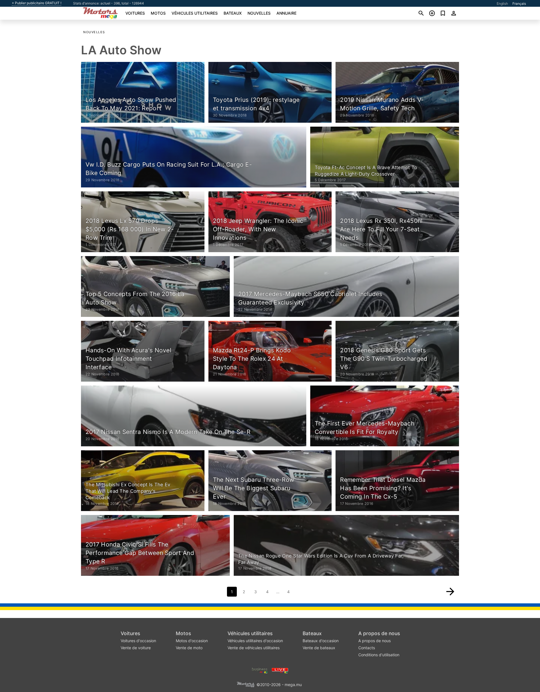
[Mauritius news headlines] (280, 670)
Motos (158, 13)
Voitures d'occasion (138, 640)
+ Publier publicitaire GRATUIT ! (36, 3)
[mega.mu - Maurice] (246, 684)
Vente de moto (189, 647)
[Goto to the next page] (450, 591)
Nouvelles (259, 13)
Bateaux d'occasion (321, 640)
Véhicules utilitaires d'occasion (255, 640)
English (502, 3)
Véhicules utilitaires (195, 13)
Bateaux (233, 13)
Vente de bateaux (319, 647)
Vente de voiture (136, 647)
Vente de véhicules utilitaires (254, 647)
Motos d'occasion (192, 640)
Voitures (135, 13)
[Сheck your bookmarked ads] (442, 13)
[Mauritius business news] (260, 670)
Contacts (366, 647)
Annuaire (286, 13)
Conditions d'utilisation (378, 654)
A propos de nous (379, 633)
